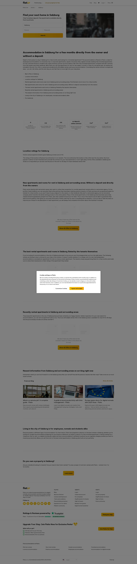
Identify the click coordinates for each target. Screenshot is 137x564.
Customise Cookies (61, 288)
